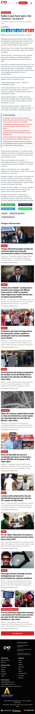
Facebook (3, 667)
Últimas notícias (5, 660)
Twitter (3, 669)
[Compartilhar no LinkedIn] (17, 30)
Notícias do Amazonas (17, 213)
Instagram (3, 674)
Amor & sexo (6, 12)
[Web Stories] (17, 3)
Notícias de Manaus (8, 217)
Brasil (3, 493)
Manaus (4, 451)
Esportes (20, 677)
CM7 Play (3, 662)
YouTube (3, 671)
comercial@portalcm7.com (8, 684)
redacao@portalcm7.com (7, 682)
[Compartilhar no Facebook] (8, 30)
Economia (21, 675)
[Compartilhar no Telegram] (13, 30)
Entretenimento (22, 673)
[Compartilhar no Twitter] (22, 30)
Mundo (4, 570)
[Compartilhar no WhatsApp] (3, 30)
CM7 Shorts (23, 3)
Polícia (4, 369)
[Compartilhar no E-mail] (27, 30)
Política (4, 246)
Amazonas (5, 410)
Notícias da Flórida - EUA (10, 609)
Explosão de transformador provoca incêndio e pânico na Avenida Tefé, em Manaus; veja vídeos (17, 126)
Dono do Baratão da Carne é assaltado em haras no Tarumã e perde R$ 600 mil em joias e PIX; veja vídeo (17, 132)
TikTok (2, 676)
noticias (4, 213)
